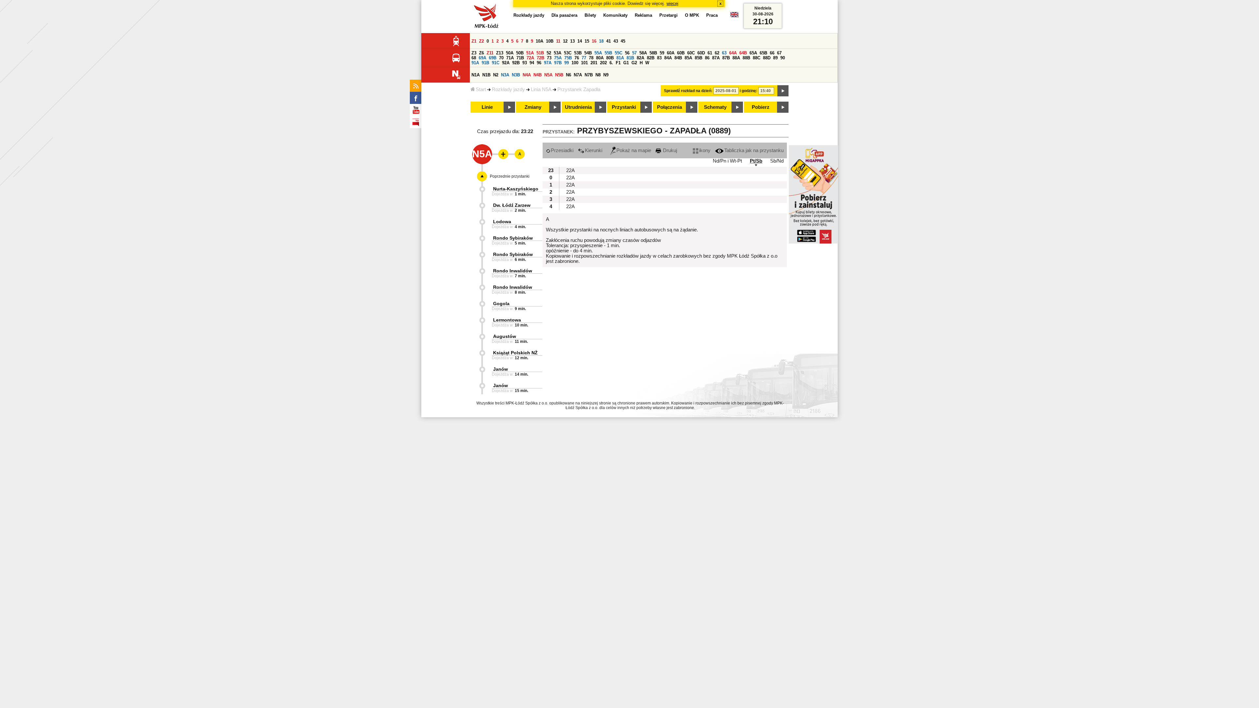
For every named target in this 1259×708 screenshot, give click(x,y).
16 (594, 41)
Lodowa (502, 221)
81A (620, 57)
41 (608, 41)
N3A (505, 74)
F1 (618, 62)
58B (653, 52)
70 (501, 57)
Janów (500, 369)
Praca (712, 15)
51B (540, 52)
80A (600, 57)
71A (510, 57)
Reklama (643, 15)
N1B (486, 74)
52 (549, 52)
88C (756, 57)
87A (716, 57)
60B (681, 52)
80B (610, 57)
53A (557, 52)
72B (540, 57)
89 (775, 57)
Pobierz (760, 107)
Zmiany (533, 107)
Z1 (473, 41)
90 (782, 57)
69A (482, 57)
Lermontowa (507, 320)
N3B (516, 74)
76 (576, 57)
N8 (598, 74)
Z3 (473, 52)
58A (643, 52)
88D (766, 57)
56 (627, 52)
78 (591, 57)
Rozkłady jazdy (508, 89)
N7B (589, 74)
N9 (606, 74)
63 (724, 52)
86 (707, 57)
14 (579, 41)
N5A (548, 74)
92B (516, 62)
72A (530, 57)
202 (603, 62)
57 (634, 52)
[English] (734, 16)
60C (691, 52)
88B (746, 57)
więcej (672, 3)
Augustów (504, 336)
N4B (537, 74)
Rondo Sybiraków (513, 238)
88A (736, 57)
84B (678, 57)
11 (558, 41)
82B (650, 57)
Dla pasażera (564, 15)
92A (506, 62)
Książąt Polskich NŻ (515, 352)
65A (753, 52)
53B (578, 52)
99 (566, 62)
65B (763, 52)
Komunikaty (615, 15)
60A (670, 52)
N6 (568, 74)
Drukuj (669, 150)
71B (520, 57)
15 (587, 41)
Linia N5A (541, 89)
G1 (626, 62)
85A (688, 57)
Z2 (481, 41)
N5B (559, 74)
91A (475, 62)
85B (698, 57)
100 (574, 62)
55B (608, 52)
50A (509, 52)
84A (668, 57)
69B (492, 57)
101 (584, 62)
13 (572, 41)
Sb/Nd (777, 161)
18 (601, 41)
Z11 (490, 52)
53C (567, 52)
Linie (487, 107)
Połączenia (669, 107)
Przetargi (668, 15)
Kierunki (593, 150)
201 (593, 62)
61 (710, 52)
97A (547, 62)
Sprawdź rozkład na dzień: (688, 90)
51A (530, 52)
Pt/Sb (756, 161)
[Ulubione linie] (501, 154)
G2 (634, 62)
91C (495, 62)
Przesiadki (562, 150)
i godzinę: (748, 90)
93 (524, 62)
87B (726, 57)
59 (662, 52)
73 (549, 57)
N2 (495, 74)
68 (473, 57)
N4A (527, 74)
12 (565, 41)
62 (717, 52)
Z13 (499, 52)
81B (630, 57)
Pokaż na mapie (633, 150)
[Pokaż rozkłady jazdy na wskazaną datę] (783, 90)
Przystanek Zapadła (578, 89)
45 (623, 41)
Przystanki (624, 107)
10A (539, 41)
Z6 (481, 52)
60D (701, 52)
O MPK (692, 15)
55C (618, 52)
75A (558, 57)
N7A (578, 74)
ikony (704, 150)
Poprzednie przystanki (510, 176)
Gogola (501, 303)
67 (779, 52)
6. (611, 62)
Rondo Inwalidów (512, 270)
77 (584, 57)
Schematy (715, 107)
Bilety (590, 15)
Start (481, 89)
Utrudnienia (578, 107)
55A (598, 52)
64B (743, 52)
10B (549, 41)
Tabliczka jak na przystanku (754, 150)
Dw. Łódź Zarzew (511, 205)
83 (659, 57)
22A (570, 170)
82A (640, 57)
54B (588, 52)
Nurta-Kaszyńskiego (515, 188)
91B (485, 62)
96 (539, 62)
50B (520, 52)
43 (615, 41)
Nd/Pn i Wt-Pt (727, 161)
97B (558, 62)
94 (532, 62)
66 (772, 52)
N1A (475, 74)
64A (733, 52)
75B (568, 57)
